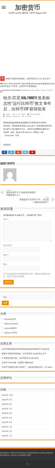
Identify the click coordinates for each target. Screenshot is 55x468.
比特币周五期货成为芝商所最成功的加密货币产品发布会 (25, 349)
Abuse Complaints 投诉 (21, 455)
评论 (6, 219)
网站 (5, 264)
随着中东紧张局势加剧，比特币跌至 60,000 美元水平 (28, 79)
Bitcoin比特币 (15, 84)
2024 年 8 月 (7, 404)
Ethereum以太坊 (11, 324)
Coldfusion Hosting (17, 453)
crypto (8, 114)
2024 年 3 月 (7, 427)
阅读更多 (7, 145)
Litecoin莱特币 (11, 328)
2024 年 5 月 (7, 418)
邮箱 (6, 255)
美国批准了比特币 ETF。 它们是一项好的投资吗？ (34, 199)
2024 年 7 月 (7, 409)
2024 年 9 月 (7, 400)
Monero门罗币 (11, 333)
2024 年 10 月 (7, 395)
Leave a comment (12, 116)
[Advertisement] (27, 46)
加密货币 (27, 7)
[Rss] (27, 464)
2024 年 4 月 (7, 422)
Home (4, 84)
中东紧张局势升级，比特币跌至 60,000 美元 (20, 358)
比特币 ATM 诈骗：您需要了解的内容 (17, 362)
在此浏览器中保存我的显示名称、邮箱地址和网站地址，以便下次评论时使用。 (26, 275)
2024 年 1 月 (7, 436)
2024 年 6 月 (7, 413)
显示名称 (7, 245)
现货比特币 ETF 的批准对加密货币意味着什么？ (20, 192)
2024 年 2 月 (7, 431)
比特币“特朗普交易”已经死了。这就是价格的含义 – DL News (27, 367)
